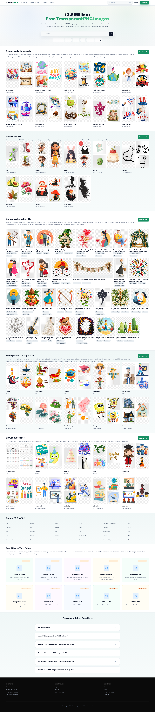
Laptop (32, 531)
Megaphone (107, 531)
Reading (98, 40)
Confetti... (142, 283)
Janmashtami (39, 124)
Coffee (68, 40)
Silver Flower (10, 341)
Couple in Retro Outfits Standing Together (11, 281)
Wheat (129, 540)
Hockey (105, 527)
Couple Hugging (42, 285)
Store (80, 540)
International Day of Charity (43, 90)
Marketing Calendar (12, 694)
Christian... (125, 312)
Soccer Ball (9, 540)
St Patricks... (68, 253)
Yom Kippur (9, 90)
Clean (12, 2)
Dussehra (60, 312)
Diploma (66, 391)
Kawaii (95, 170)
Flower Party (79, 314)
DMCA (105, 689)
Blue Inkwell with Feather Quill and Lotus (31, 339)
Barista (24, 256)
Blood (32, 523)
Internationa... (26, 253)
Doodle (37, 204)
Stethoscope (59, 540)
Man (80, 531)
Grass (80, 527)
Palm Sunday (115, 312)
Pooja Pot (26, 314)
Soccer (76, 40)
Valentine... (80, 253)
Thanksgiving (107, 540)
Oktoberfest (126, 90)
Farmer (9, 256)
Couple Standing (12, 285)
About (105, 687)
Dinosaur (8, 527)
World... (39, 253)
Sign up (144, 2)
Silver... (19, 341)
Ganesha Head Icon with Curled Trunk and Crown (101, 310)
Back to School (34, 2)
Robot (105, 536)
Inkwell (29, 343)
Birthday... (77, 283)
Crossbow (68, 312)
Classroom (125, 506)
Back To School (58, 40)
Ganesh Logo (26, 283)
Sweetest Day (11, 283)
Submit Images (59, 692)
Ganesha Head (26, 285)
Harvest (90, 40)
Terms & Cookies (109, 692)
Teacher (44, 2)
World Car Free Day (99, 90)
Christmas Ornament (109, 523)
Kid (7, 531)
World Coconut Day (70, 124)
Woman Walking (119, 285)
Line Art (124, 170)
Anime (66, 170)
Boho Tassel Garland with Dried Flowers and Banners (89, 279)
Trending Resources (12, 687)
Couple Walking (129, 341)
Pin (7, 536)
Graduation (125, 471)
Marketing (67, 506)
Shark (129, 536)
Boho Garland (86, 283)
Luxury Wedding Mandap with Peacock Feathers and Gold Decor (138, 251)
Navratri (45, 312)
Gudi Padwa (39, 391)
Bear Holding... (61, 343)
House (124, 426)
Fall (31, 527)
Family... (46, 253)
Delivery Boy (125, 391)
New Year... (133, 283)
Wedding (66, 471)
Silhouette (67, 204)
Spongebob (96, 426)
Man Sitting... (117, 256)
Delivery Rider (66, 283)
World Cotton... (11, 253)
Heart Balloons (81, 256)
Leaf (56, 531)
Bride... (44, 341)
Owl (129, 531)
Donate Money (68, 426)
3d (7, 170)
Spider (32, 540)
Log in (136, 2)
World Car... (56, 283)
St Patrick (59, 253)
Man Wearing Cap (12, 314)
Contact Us (107, 694)
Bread (56, 523)
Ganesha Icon (100, 314)
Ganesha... (99, 312)
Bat (83, 40)
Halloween (24, 2)
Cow (129, 523)
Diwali (8, 391)
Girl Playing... (47, 314)
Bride (49, 341)
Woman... (98, 256)
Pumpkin (57, 536)
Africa (8, 426)
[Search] (130, 3)
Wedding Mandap (135, 253)
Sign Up (57, 689)
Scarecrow (96, 391)
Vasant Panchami (32, 341)
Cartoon (37, 170)
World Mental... (11, 312)
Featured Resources (12, 692)
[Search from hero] (111, 34)
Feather (57, 527)
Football (52, 2)
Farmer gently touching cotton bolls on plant (13, 251)
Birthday (37, 471)
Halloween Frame (82, 343)
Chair (80, 523)
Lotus (37, 426)
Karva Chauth (100, 253)
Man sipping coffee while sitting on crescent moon (120, 251)
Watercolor (9, 204)
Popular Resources (11, 689)
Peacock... (134, 256)
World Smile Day (69, 90)
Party (94, 471)
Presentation (39, 506)
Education (96, 506)
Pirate (32, 536)
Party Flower (79, 312)
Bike (7, 523)
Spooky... (79, 341)
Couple (145, 312)
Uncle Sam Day (126, 124)
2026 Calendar (10, 471)
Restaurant (82, 536)
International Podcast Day (14, 124)
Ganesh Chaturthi (98, 124)
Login (56, 687)
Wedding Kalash (27, 312)
